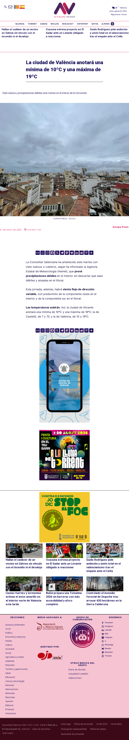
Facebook (109, 622)
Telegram (108, 637)
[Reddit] (81, 253)
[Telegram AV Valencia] (64, 425)
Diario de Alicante (77, 669)
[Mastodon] (67, 253)
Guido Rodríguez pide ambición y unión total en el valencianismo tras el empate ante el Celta (109, 33)
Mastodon (109, 652)
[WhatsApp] (102, 644)
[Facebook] (52, 253)
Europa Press (120, 226)
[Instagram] (47, 253)
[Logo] (64, 10)
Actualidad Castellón (78, 673)
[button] (5, 7)
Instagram (109, 626)
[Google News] (38, 253)
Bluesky (108, 648)
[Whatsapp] (42, 253)
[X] (57, 253)
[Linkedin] (77, 253)
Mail (106, 634)
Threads (108, 656)
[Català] (16, 6)
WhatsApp (109, 645)
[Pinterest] (86, 253)
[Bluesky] (72, 253)
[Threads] (102, 656)
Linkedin (108, 630)
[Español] (22, 6)
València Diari (75, 678)
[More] (91, 253)
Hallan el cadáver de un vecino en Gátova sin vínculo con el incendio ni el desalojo (20, 33)
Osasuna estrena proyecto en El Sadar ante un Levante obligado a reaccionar (65, 33)
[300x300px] (64, 479)
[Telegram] (62, 253)
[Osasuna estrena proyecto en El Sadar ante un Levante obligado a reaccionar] (64, 550)
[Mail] (102, 633)
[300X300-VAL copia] (64, 517)
